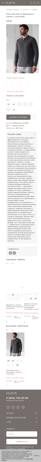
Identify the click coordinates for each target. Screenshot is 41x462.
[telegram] (18, 407)
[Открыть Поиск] (31, 3)
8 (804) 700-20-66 (17, 398)
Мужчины (35, 9)
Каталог (25, 9)
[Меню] (3, 3)
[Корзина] (34, 3)
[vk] (13, 407)
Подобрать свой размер (15, 95)
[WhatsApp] (14, 253)
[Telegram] (10, 253)
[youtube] (8, 407)
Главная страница (12, 9)
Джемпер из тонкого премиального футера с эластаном (15, 306)
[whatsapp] (23, 407)
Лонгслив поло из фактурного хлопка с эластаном (14, 372)
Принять (36, 455)
